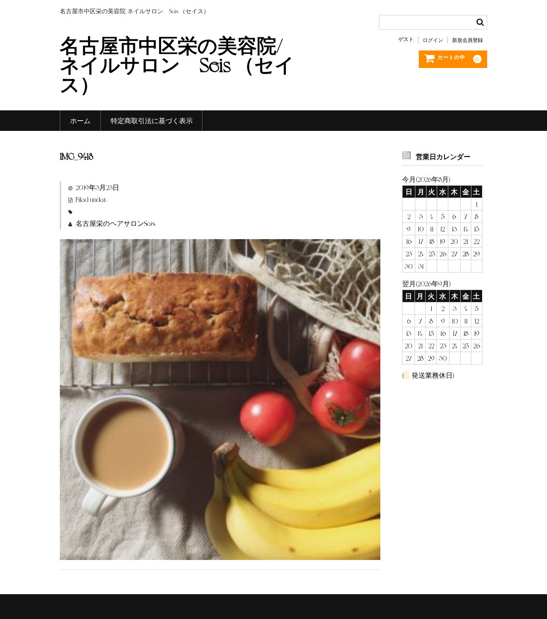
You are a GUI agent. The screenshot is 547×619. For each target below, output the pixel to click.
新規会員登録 (467, 40)
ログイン (433, 40)
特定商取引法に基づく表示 (152, 120)
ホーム (80, 120)
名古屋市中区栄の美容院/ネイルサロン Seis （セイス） (177, 64)
